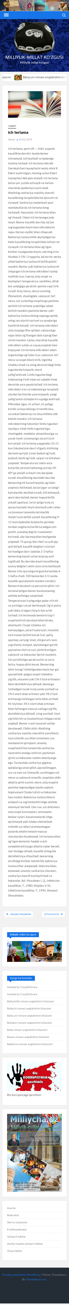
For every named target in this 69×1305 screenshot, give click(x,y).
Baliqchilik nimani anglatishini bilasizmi (30, 1001)
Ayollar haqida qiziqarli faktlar (25, 1243)
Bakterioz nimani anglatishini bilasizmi (30, 1044)
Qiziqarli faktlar (16, 1236)
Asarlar (11, 1208)
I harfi (12, 125)
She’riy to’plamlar (17, 1222)
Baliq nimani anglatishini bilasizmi (27, 1029)
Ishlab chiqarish (20, 914)
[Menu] (6, 15)
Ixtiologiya (51, 914)
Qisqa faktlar (14, 1250)
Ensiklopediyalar (17, 1229)
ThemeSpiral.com (36, 1279)
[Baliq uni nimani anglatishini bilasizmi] (7, 77)
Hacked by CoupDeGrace (22, 987)
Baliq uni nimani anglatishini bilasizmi (37, 77)
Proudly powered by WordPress (21, 1274)
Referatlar (13, 1215)
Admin (11, 139)
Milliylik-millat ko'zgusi (34, 57)
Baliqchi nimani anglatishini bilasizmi (29, 1008)
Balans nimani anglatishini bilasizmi (28, 1037)
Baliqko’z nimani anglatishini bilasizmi (29, 1022)
